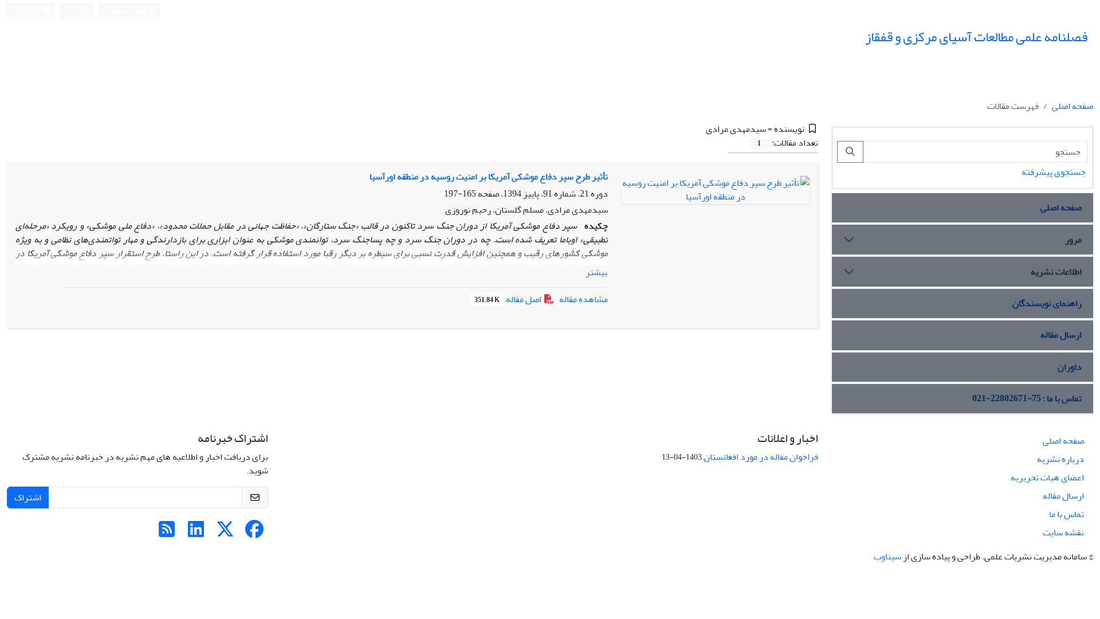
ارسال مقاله (1061, 334)
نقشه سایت (1063, 532)
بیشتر (596, 272)
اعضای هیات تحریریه (1047, 477)
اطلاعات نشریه (1056, 271)
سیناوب (887, 556)
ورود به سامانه (127, 10)
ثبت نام (79, 10)
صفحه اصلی (1072, 106)
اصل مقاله (508, 299)
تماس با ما (1066, 514)
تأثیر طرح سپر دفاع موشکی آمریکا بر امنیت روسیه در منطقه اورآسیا (489, 176)
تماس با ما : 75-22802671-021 (1027, 398)
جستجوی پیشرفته (1054, 172)
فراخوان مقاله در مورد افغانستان (761, 456)
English (28, 10)
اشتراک (27, 497)
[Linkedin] (196, 533)
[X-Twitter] (225, 533)
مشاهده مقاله (583, 299)
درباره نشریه (1060, 459)
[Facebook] (254, 533)
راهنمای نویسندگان (1047, 303)
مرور (1073, 239)
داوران (1070, 366)
